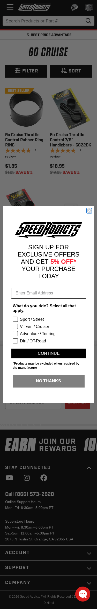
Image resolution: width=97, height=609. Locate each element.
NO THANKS (48, 381)
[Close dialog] (89, 210)
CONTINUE (49, 353)
